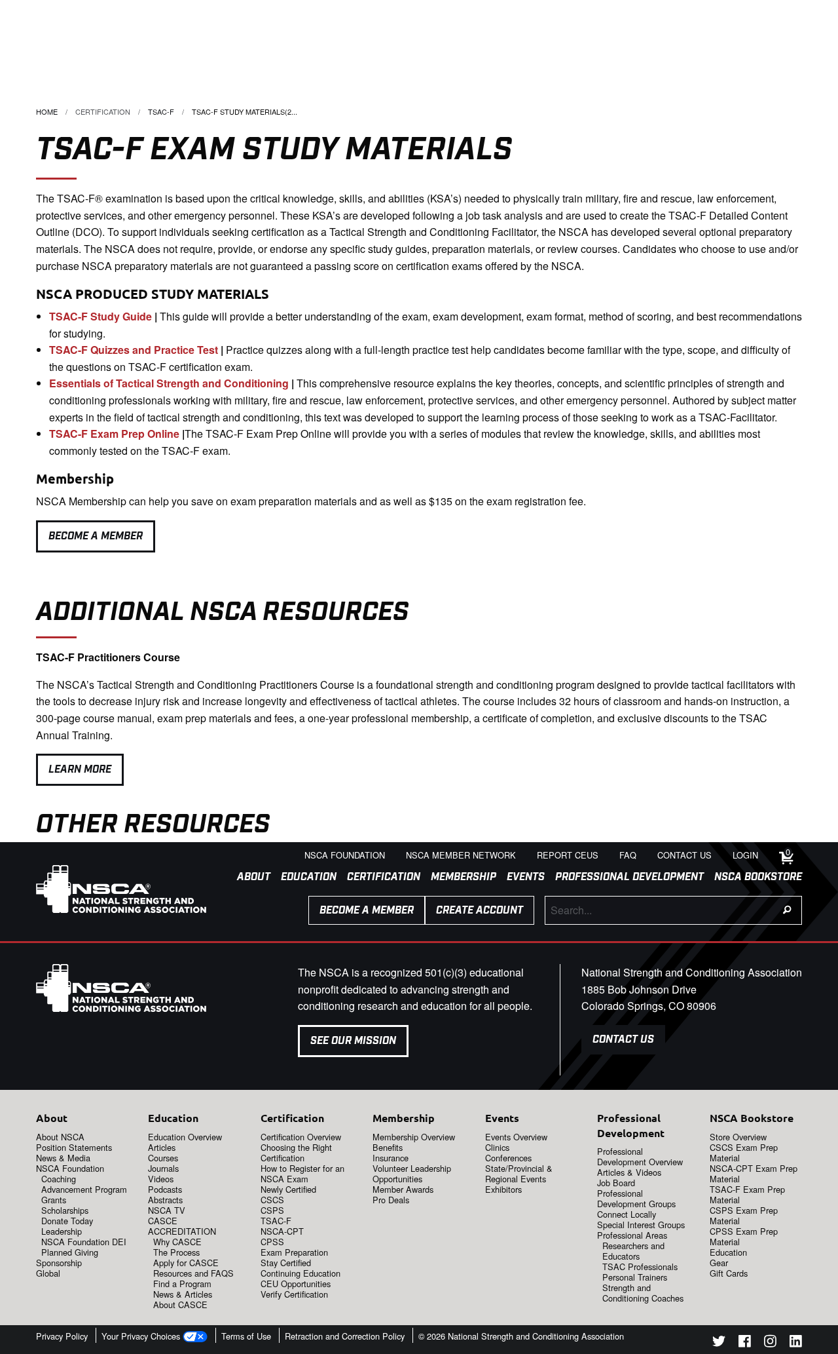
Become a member (366, 911)
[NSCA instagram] (770, 1343)
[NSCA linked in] (796, 1343)
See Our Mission (353, 1041)
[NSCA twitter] (718, 1343)
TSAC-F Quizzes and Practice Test (133, 349)
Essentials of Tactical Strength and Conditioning (169, 383)
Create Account (479, 911)
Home (47, 111)
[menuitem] (248, 877)
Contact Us (623, 1040)
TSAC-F (161, 111)
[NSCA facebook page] (744, 1343)
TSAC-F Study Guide (100, 316)
